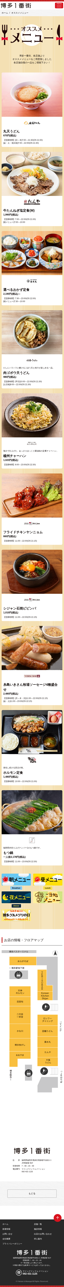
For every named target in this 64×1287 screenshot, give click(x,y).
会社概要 (6, 1239)
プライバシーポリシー (12, 1244)
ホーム (5, 13)
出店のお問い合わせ (43, 1234)
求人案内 (38, 1239)
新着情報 (6, 1229)
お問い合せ (7, 1234)
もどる (32, 1193)
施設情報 (38, 1229)
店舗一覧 (38, 1224)
